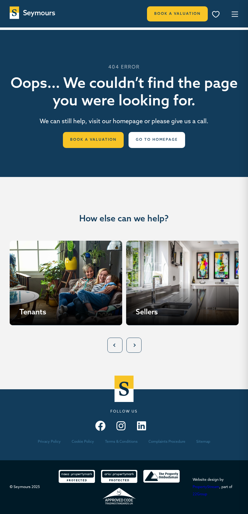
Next (134, 345)
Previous (114, 345)
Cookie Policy (83, 442)
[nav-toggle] (234, 13)
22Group (200, 494)
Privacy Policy (49, 442)
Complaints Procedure (166, 442)
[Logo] (32, 12)
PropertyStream (206, 487)
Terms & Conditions (121, 442)
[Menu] (218, 15)
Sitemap (203, 442)
